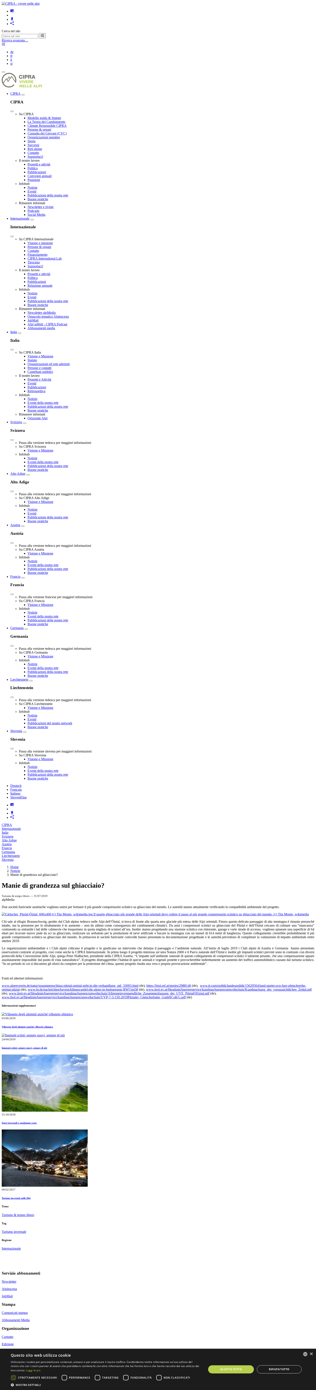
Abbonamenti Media (16, 1320)
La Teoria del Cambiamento (46, 122)
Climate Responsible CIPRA (47, 125)
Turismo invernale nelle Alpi (16, 1198)
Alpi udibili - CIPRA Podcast (47, 324)
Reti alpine (35, 149)
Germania (17, 628)
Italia (13, 332)
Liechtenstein (19, 679)
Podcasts (33, 211)
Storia (31, 141)
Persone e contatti (39, 368)
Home (14, 867)
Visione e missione (40, 243)
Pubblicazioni (37, 172)
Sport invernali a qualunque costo (19, 1123)
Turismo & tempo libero (18, 1215)
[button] (106, 1385)
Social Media (36, 214)
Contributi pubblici (40, 372)
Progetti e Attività (39, 379)
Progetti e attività (39, 164)
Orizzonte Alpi (38, 418)
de (12, 52)
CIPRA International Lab (45, 258)
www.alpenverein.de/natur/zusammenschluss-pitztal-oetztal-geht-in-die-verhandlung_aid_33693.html (70, 985)
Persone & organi (39, 129)
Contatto (33, 153)
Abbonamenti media (41, 328)
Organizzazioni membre (44, 137)
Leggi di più (33, 1370)
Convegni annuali (40, 176)
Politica (33, 168)
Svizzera (16, 422)
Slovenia (16, 731)
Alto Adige (17, 473)
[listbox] (305, 1354)
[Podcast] (12, 19)
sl (11, 63)
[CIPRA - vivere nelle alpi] (21, 3)
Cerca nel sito (11, 31)
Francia (15, 576)
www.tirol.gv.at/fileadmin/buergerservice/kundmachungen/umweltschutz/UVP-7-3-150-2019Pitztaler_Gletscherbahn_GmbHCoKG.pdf (94, 997)
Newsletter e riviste (41, 207)
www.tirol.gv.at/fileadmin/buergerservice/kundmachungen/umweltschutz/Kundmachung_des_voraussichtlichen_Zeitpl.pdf (229, 989)
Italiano (15, 793)
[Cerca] (42, 35)
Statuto (32, 360)
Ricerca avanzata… (15, 40)
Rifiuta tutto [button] (279, 1369)
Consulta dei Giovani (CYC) (47, 133)
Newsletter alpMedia (42, 312)
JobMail (33, 320)
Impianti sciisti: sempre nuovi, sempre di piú (24, 1048)
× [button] (311, 1354)
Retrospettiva (36, 391)
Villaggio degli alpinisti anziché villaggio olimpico (27, 1026)
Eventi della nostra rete (43, 403)
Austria (15, 525)
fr (11, 56)
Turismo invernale (14, 1232)
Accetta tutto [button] (231, 1369)
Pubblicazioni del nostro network (50, 723)
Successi (33, 145)
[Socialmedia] (12, 24)
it (11, 59)
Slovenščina (18, 797)
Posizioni (34, 180)
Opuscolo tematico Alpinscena (48, 316)
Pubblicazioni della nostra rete (48, 195)
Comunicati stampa (15, 1313)
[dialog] (158, 1369)
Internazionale (19, 218)
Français (16, 789)
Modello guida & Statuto (44, 118)
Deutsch (15, 786)
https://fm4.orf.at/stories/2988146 (168, 985)
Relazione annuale (40, 285)
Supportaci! (35, 156)
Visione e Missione (40, 356)
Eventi (32, 191)
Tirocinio (34, 262)
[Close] (12, 111)
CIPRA (15, 93)
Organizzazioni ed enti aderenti (49, 364)
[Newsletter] (12, 11)
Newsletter (9, 1281)
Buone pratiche (38, 199)
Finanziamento (38, 254)
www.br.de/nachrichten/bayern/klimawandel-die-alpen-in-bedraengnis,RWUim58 (83, 989)
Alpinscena (9, 1289)
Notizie (32, 187)
